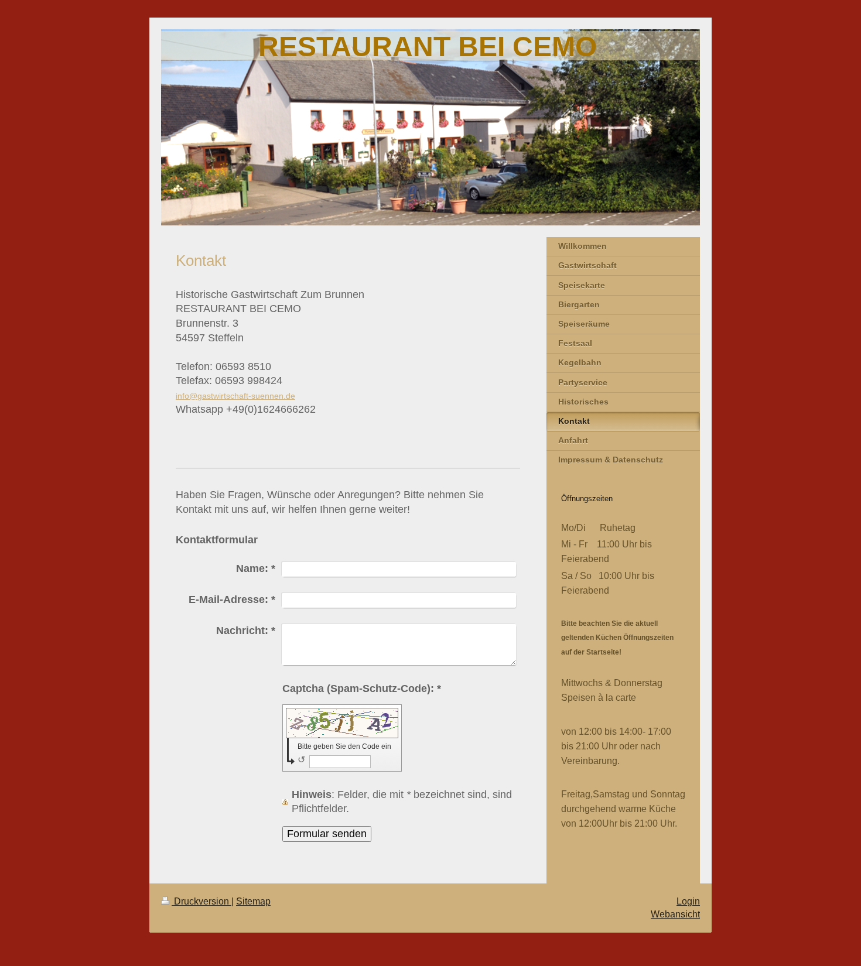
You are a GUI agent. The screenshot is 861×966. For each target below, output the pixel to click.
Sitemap (253, 901)
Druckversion (201, 901)
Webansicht (675, 914)
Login (688, 901)
